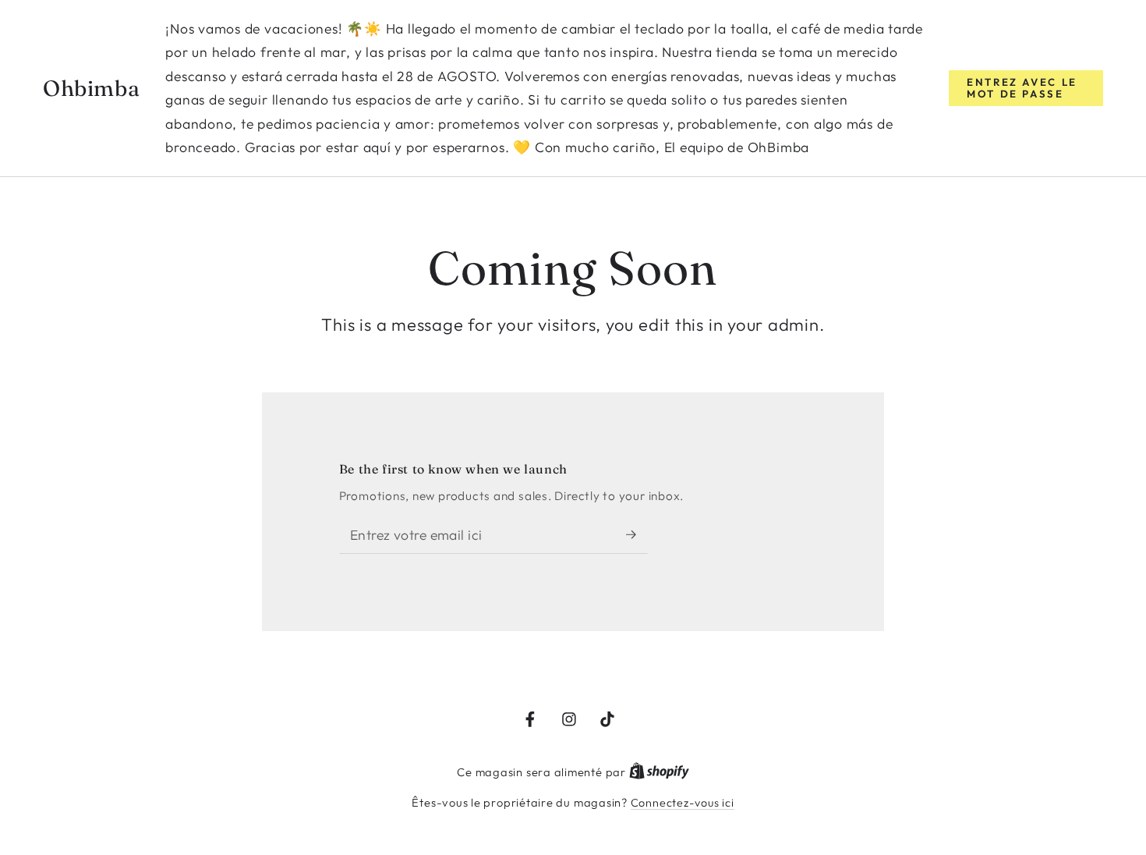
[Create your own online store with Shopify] (659, 772)
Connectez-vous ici (682, 803)
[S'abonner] (637, 534)
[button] (1026, 88)
